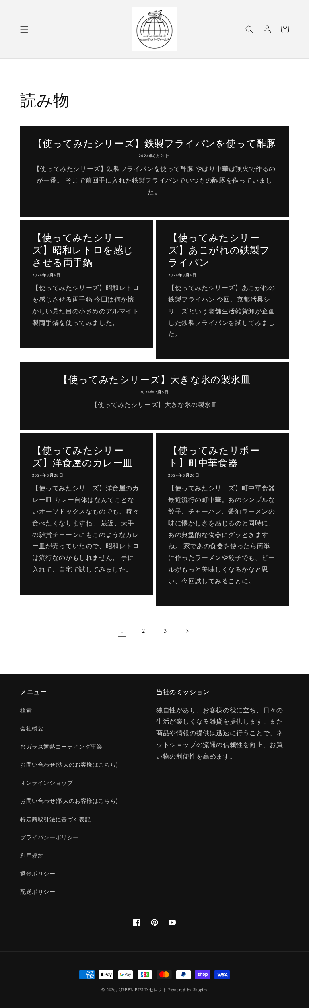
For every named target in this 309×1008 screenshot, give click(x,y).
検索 (26, 710)
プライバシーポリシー (49, 837)
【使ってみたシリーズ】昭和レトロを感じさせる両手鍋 (83, 250)
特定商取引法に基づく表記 (55, 819)
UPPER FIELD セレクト (143, 990)
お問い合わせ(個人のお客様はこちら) (69, 801)
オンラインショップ (46, 783)
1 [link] (122, 630)
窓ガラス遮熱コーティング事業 (61, 747)
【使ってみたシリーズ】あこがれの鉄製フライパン (219, 250)
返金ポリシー (38, 874)
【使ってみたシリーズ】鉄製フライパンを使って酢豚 (154, 143)
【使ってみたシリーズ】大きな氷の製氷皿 (154, 379)
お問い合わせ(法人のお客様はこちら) (69, 765)
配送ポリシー (38, 892)
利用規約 (31, 856)
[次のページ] (187, 631)
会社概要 (31, 728)
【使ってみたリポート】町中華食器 (214, 456)
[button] (24, 29)
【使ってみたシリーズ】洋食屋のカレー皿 (82, 456)
